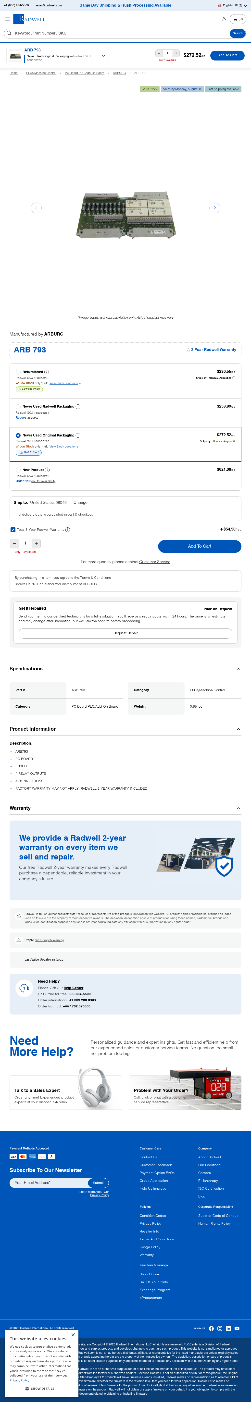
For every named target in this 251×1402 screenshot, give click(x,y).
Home (14, 73)
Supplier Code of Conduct (218, 1216)
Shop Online (149, 1274)
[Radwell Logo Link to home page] (29, 19)
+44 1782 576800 (76, 1006)
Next (214, 208)
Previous (36, 208)
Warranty (147, 1255)
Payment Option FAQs (157, 1173)
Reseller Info (149, 1231)
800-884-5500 (80, 994)
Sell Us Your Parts (154, 1282)
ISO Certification (211, 1188)
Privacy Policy (99, 1195)
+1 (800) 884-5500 (16, 5)
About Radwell (209, 1157)
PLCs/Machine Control (41, 73)
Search (238, 33)
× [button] (73, 1335)
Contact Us (148, 1157)
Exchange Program (155, 1290)
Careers (204, 1173)
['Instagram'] (220, 1328)
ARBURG (119, 73)
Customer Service (154, 562)
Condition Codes (153, 1216)
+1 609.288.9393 (82, 1000)
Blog (201, 1196)
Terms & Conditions (95, 578)
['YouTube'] (237, 1328)
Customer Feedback (156, 1165)
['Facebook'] (211, 1328)
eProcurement (151, 1298)
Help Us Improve (153, 1188)
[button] (42, 1388)
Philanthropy (208, 1181)
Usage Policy (150, 1247)
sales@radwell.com (49, 5)
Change (81, 503)
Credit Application (154, 1181)
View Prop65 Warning (49, 940)
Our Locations (209, 1165)
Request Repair (125, 633)
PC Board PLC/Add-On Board (84, 73)
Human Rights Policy (214, 1223)
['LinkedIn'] (228, 1328)
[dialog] (41, 1363)
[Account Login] (224, 19)
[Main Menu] (7, 19)
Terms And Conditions (157, 1239)
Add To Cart (227, 55)
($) (232, 5)
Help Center (73, 988)
